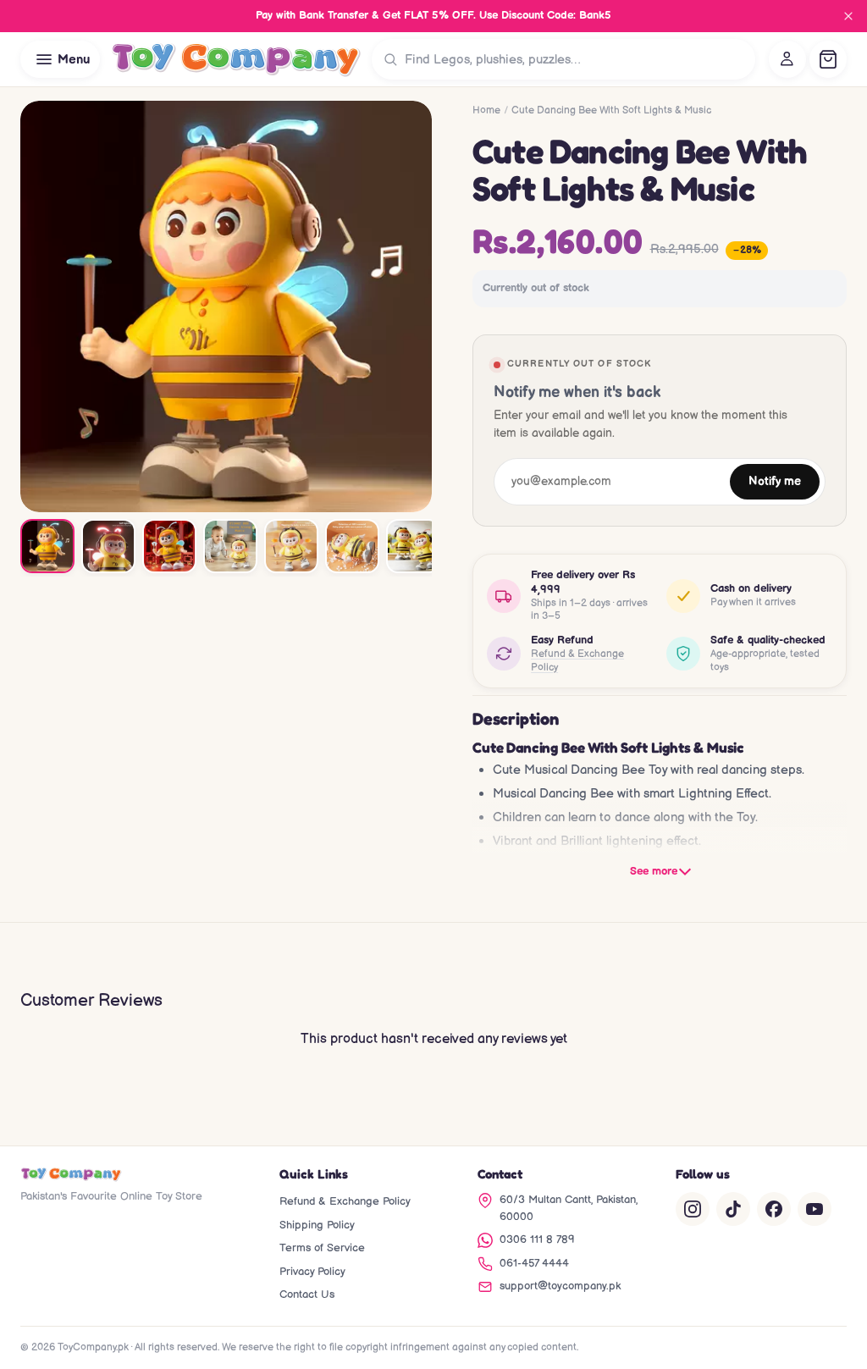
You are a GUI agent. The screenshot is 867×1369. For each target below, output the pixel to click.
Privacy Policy (312, 1271)
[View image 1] (47, 546)
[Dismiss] (848, 16)
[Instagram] (693, 1209)
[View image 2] (108, 546)
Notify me (774, 482)
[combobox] (576, 59)
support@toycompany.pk (560, 1286)
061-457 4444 (534, 1263)
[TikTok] (733, 1209)
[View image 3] (169, 546)
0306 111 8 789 (537, 1239)
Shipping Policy (317, 1225)
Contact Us (306, 1294)
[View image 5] (291, 546)
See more (653, 871)
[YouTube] (814, 1209)
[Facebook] (774, 1209)
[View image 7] (413, 546)
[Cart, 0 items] (828, 59)
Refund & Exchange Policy (577, 661)
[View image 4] (230, 546)
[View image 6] (352, 546)
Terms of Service (322, 1248)
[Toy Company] (236, 59)
